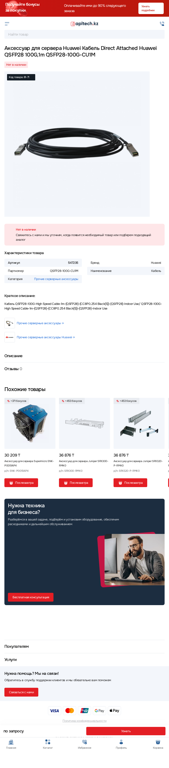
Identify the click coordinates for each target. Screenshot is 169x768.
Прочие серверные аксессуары (56, 279)
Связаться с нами (21, 692)
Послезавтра (24, 483)
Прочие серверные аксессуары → (40, 323)
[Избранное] (50, 403)
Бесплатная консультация (31, 597)
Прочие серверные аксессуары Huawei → (46, 337)
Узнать (125, 731)
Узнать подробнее (148, 8)
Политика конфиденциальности (84, 721)
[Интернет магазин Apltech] (84, 23)
